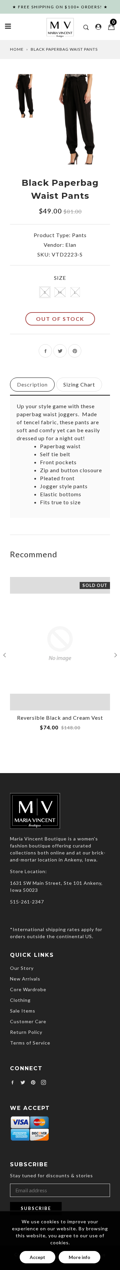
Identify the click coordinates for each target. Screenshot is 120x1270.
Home (17, 49)
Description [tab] (32, 384)
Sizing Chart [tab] (79, 384)
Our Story (22, 968)
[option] (79, 118)
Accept (37, 1257)
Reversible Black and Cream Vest (60, 717)
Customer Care (28, 1021)
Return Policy (26, 1032)
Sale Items (22, 1011)
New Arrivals (25, 979)
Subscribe (36, 1208)
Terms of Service (30, 1043)
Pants (79, 235)
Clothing (20, 1000)
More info (79, 1257)
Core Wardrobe (28, 989)
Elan (70, 244)
